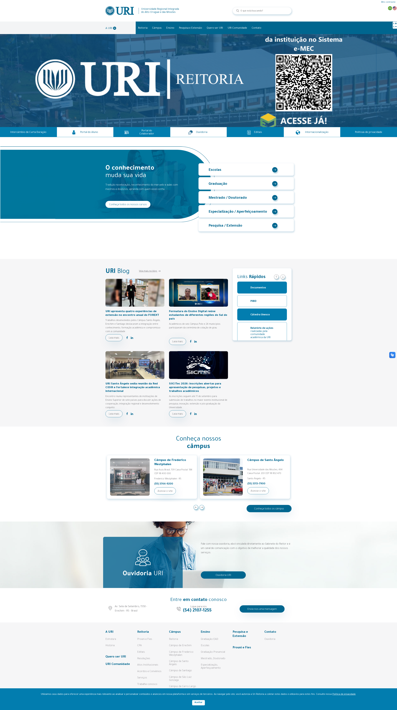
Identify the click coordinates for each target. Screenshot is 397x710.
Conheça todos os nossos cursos (128, 204)
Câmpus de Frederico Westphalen (181, 654)
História (110, 645)
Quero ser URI (215, 28)
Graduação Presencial (213, 652)
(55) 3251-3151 (162, 483)
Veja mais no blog (148, 271)
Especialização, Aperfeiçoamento (211, 667)
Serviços (142, 678)
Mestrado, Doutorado (213, 658)
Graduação (218, 184)
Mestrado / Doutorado (228, 198)
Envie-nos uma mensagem (262, 609)
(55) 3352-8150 (256, 484)
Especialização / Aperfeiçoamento (238, 212)
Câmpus (157, 28)
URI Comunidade (237, 28)
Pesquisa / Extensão (225, 226)
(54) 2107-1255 (197, 610)
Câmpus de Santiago (180, 670)
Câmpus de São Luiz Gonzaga (180, 679)
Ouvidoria (269, 639)
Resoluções (143, 658)
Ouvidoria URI (223, 575)
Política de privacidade (344, 694)
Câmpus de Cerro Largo (182, 686)
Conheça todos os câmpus (269, 509)
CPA (139, 645)
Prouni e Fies (144, 639)
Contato (256, 28)
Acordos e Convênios (149, 671)
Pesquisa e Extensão (190, 28)
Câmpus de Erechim (180, 645)
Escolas (215, 170)
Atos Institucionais (147, 665)
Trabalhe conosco (147, 684)
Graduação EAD (209, 639)
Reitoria (142, 28)
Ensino (170, 28)
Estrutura (110, 639)
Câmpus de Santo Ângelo (179, 663)
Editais (141, 652)
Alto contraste (388, 2)
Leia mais (114, 338)
